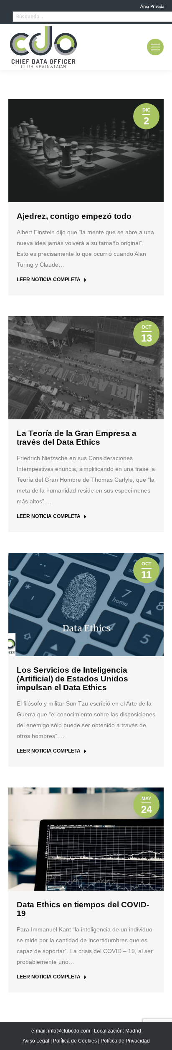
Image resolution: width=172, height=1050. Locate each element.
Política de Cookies (75, 1041)
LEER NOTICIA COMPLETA (49, 279)
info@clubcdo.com (69, 1031)
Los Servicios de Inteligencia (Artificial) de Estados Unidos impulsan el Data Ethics (72, 679)
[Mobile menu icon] (155, 47)
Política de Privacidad (125, 1041)
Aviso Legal (36, 1041)
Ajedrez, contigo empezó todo (74, 216)
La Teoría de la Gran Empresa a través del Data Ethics (77, 437)
